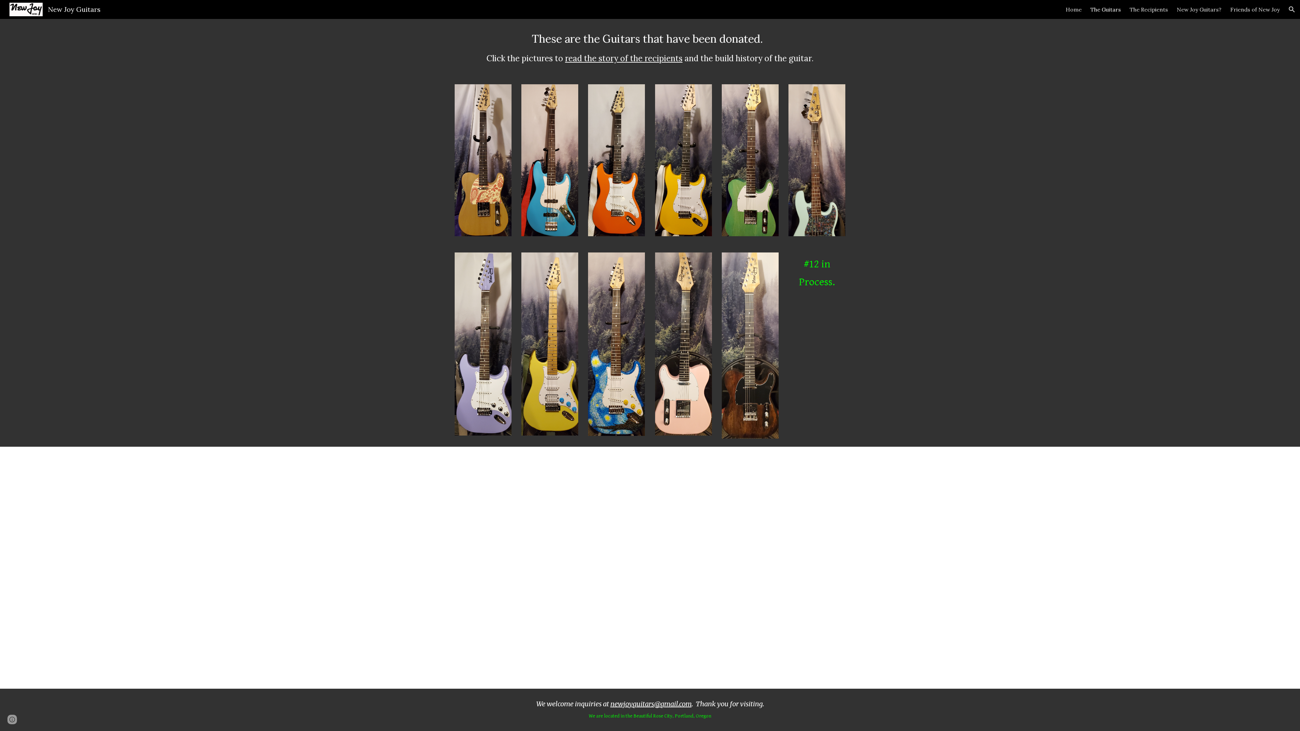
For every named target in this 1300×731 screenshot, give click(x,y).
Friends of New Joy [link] (1255, 9)
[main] (650, 47)
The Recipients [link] (1149, 9)
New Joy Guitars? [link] (1199, 9)
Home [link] (1074, 9)
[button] (1292, 9)
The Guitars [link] (1105, 9)
